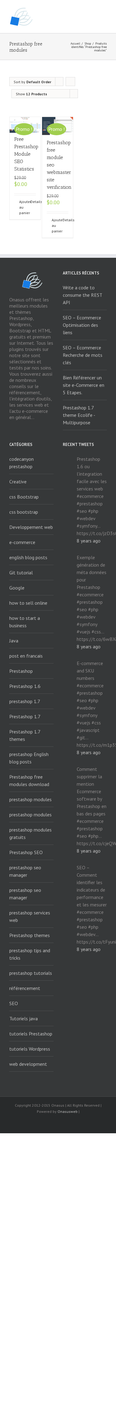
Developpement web (31, 527)
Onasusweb (68, 1111)
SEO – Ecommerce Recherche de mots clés (82, 354)
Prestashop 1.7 (25, 716)
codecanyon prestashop (21, 462)
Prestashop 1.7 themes (25, 735)
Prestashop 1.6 (25, 686)
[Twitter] (48, 1122)
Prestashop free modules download (29, 780)
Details (33, 201)
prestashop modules (30, 799)
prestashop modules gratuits (30, 833)
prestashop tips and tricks (29, 954)
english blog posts (28, 557)
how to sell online (28, 603)
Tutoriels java (23, 1018)
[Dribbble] (88, 1122)
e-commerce (22, 542)
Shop (87, 43)
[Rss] (38, 1122)
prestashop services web (29, 916)
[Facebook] (28, 1122)
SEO (13, 1003)
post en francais (26, 656)
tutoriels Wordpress (29, 1049)
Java (13, 641)
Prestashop (21, 671)
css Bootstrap (24, 497)
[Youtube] (58, 1122)
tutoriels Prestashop (30, 1034)
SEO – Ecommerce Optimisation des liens (82, 324)
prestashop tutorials (30, 973)
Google (16, 588)
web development (28, 1064)
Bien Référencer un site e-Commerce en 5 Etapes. (83, 384)
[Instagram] (68, 1122)
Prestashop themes (29, 935)
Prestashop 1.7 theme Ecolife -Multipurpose (79, 415)
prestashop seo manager (25, 871)
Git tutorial (21, 572)
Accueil (75, 43)
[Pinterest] (78, 1122)
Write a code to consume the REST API (82, 294)
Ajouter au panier (22, 207)
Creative (18, 481)
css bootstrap (23, 512)
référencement (24, 988)
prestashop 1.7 (24, 701)
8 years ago (89, 541)
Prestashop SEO (26, 852)
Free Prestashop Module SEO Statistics (26, 154)
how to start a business (24, 622)
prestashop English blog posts (29, 758)
